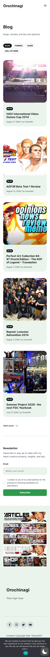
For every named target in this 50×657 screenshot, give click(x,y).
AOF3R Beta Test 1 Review (23, 186)
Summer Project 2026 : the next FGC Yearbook (23, 406)
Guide (30, 45)
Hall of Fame (11, 51)
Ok (26, 653)
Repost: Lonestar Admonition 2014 (17, 333)
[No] (46, 647)
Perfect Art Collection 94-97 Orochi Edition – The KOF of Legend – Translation (24, 259)
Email (5, 464)
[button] (45, 652)
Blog (7, 45)
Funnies (19, 45)
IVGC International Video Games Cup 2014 (22, 115)
